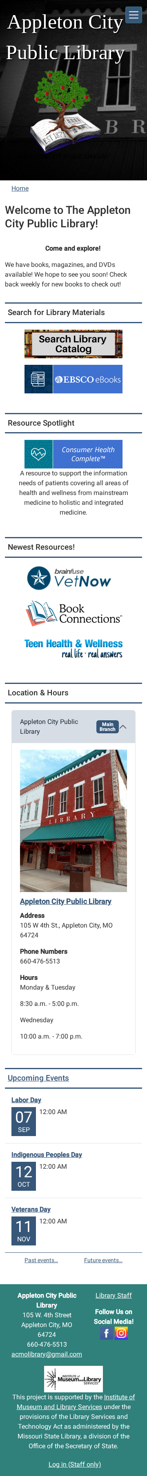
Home (20, 188)
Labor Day (26, 1100)
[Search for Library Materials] (73, 343)
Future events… (103, 1260)
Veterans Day (31, 1209)
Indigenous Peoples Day (46, 1155)
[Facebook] (106, 1332)
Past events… (41, 1260)
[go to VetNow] (73, 578)
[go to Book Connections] (73, 613)
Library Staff (114, 1295)
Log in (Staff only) (75, 1464)
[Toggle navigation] (133, 15)
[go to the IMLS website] (73, 1379)
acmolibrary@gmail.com (46, 1354)
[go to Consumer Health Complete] (73, 454)
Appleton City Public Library (68, 726)
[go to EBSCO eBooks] (73, 378)
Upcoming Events (38, 1078)
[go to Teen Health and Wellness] (73, 648)
